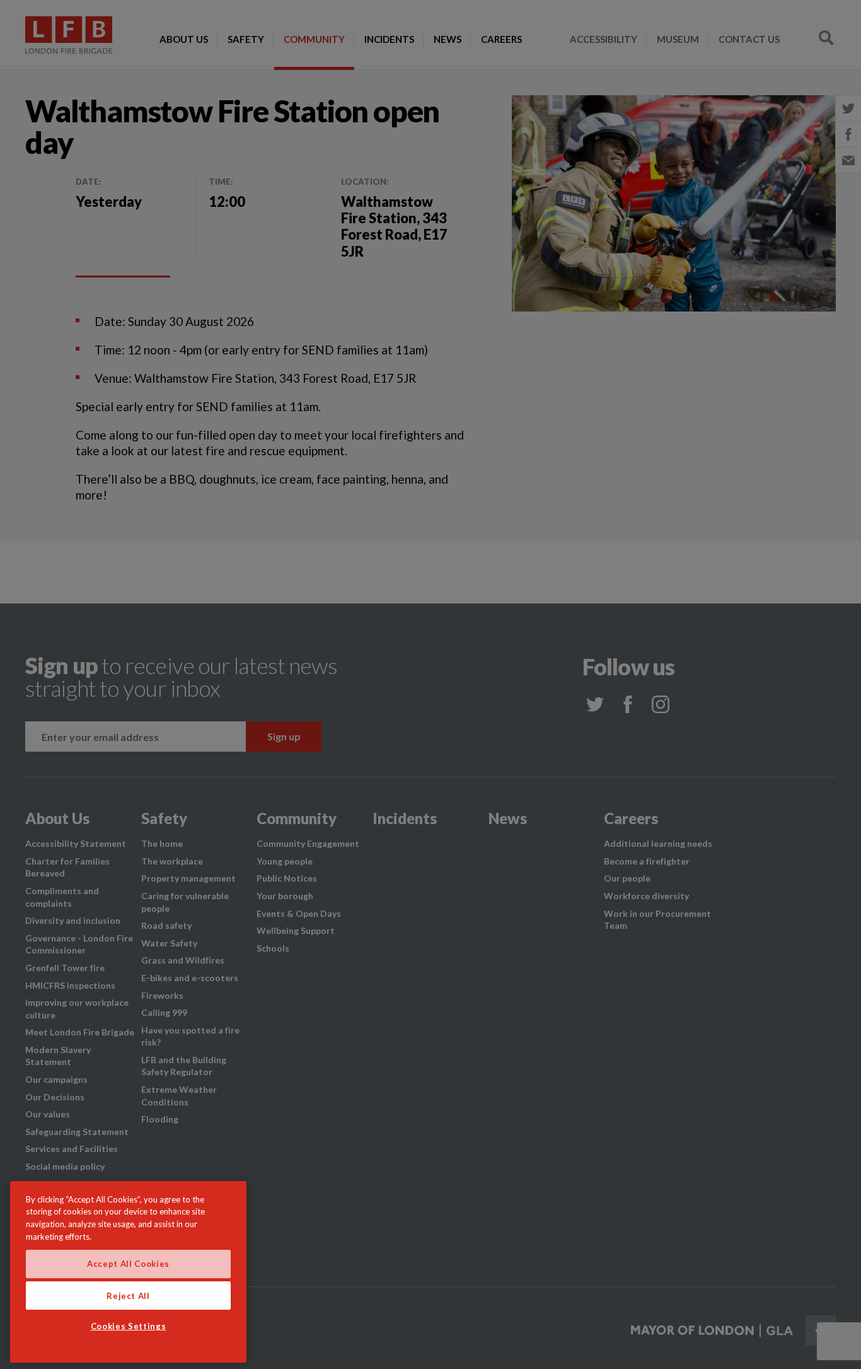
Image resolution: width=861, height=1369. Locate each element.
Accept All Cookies (128, 1264)
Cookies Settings (128, 1327)
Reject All (128, 1295)
